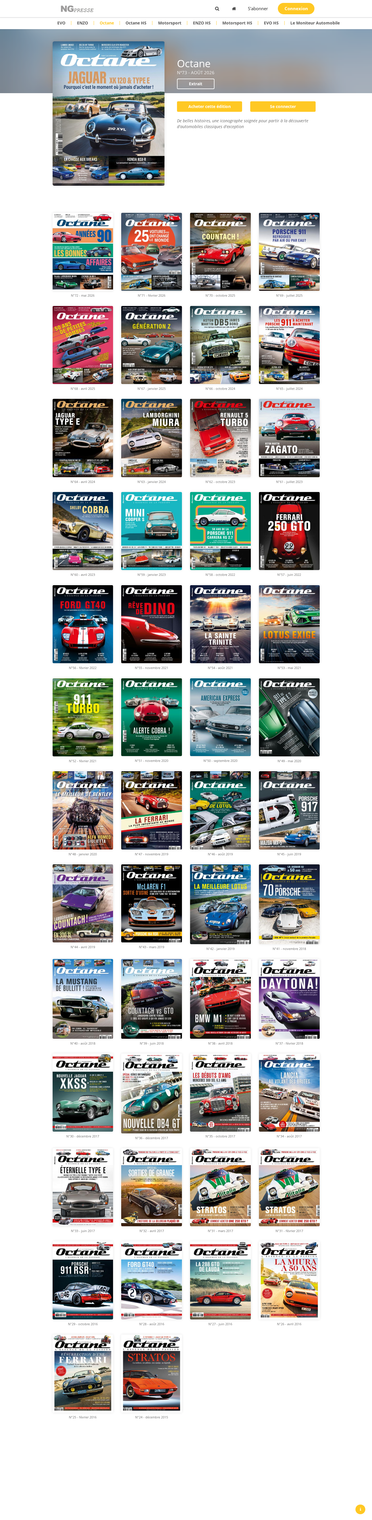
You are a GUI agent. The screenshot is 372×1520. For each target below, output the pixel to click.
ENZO (82, 23)
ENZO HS (202, 23)
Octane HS (136, 23)
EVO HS (271, 23)
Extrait (195, 83)
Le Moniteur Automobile (315, 23)
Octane (107, 23)
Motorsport (169, 23)
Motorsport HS (237, 23)
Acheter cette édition (209, 106)
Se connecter (283, 106)
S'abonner (258, 8)
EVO (61, 23)
